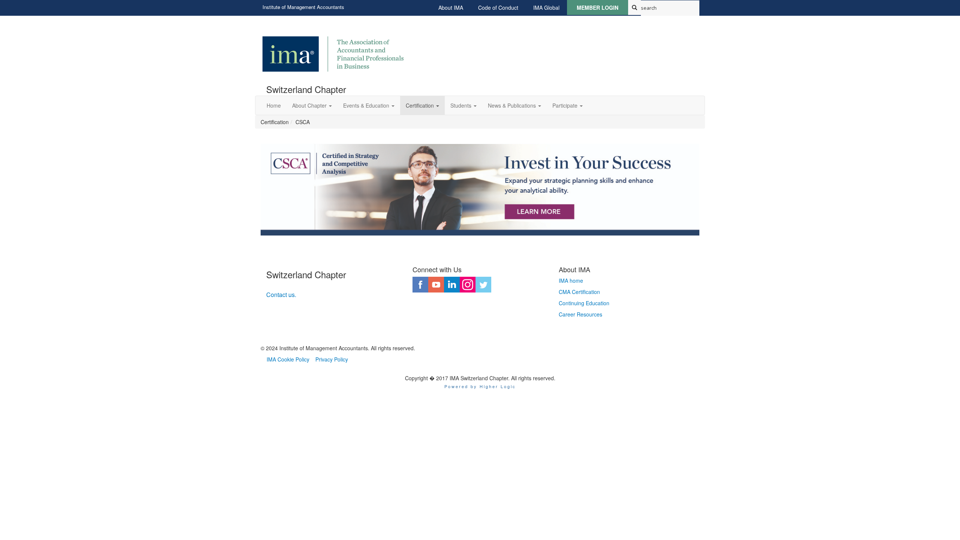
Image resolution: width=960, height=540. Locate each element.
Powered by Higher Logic (480, 386)
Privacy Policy (331, 359)
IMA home (571, 280)
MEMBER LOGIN (597, 7)
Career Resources (580, 314)
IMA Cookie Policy (288, 359)
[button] (312, 105)
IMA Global (546, 7)
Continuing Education (584, 303)
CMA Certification (579, 292)
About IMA (450, 7)
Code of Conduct (498, 7)
